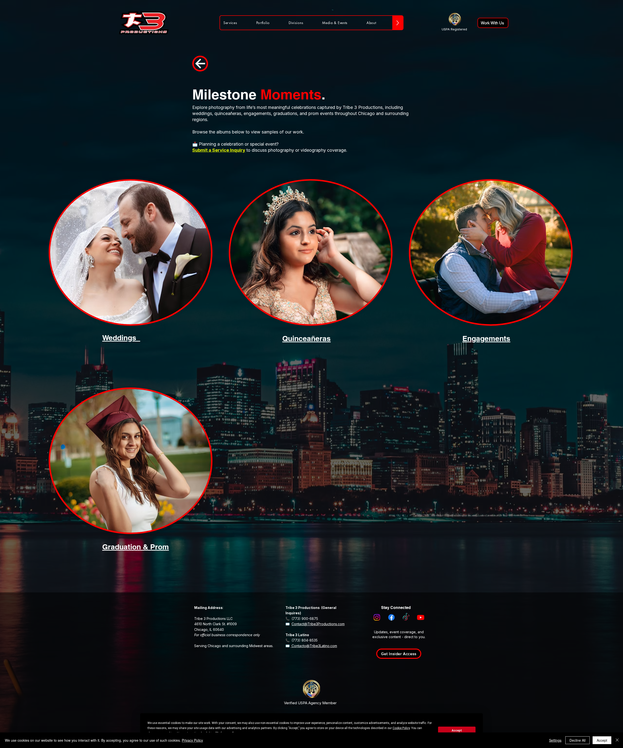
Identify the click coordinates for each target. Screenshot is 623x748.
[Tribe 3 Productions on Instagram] (377, 617)
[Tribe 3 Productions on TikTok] (406, 617)
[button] (398, 654)
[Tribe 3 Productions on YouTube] (420, 617)
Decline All (577, 740)
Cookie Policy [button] (401, 728)
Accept (457, 730)
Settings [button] (555, 740)
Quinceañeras (306, 338)
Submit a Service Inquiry (218, 150)
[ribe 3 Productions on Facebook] (391, 617)
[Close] (617, 740)
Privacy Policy (192, 740)
